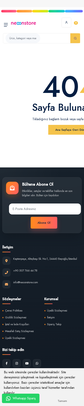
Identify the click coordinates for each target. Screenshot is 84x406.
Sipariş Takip (54, 324)
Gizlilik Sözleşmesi (15, 317)
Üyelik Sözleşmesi (15, 338)
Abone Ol (44, 223)
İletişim (51, 317)
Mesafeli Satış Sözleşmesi (19, 331)
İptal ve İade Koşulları (17, 324)
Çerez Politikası (13, 310)
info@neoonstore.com (25, 282)
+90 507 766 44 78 (25, 270)
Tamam (62, 401)
